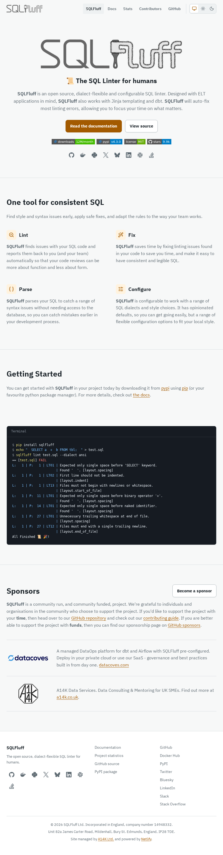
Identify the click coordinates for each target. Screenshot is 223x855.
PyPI (164, 763)
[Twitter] (106, 155)
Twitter (166, 771)
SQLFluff (93, 8)
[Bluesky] (117, 155)
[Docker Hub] (83, 155)
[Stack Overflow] (151, 155)
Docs (112, 8)
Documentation (108, 747)
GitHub (174, 8)
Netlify (146, 839)
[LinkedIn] (128, 155)
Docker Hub (170, 755)
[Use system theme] (194, 9)
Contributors (150, 8)
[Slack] (140, 155)
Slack (164, 796)
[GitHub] (71, 155)
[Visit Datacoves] (28, 658)
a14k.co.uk (67, 697)
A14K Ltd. (106, 839)
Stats (127, 8)
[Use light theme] (203, 9)
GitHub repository (88, 618)
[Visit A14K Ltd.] (28, 694)
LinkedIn (167, 788)
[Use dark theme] (211, 9)
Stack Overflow (173, 804)
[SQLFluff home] (24, 8)
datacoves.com (114, 665)
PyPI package (106, 771)
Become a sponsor (194, 590)
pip (185, 388)
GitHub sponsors (184, 625)
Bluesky (167, 779)
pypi (165, 388)
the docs (141, 395)
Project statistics (109, 755)
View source (141, 126)
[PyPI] (94, 155)
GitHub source (107, 763)
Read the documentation (93, 126)
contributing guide (161, 618)
